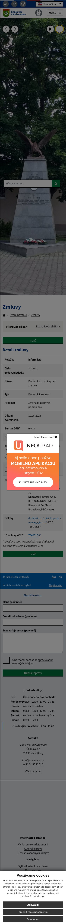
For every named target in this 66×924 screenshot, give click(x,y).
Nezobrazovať (44, 437)
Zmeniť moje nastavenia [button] (33, 911)
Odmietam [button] (33, 919)
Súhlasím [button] (33, 904)
